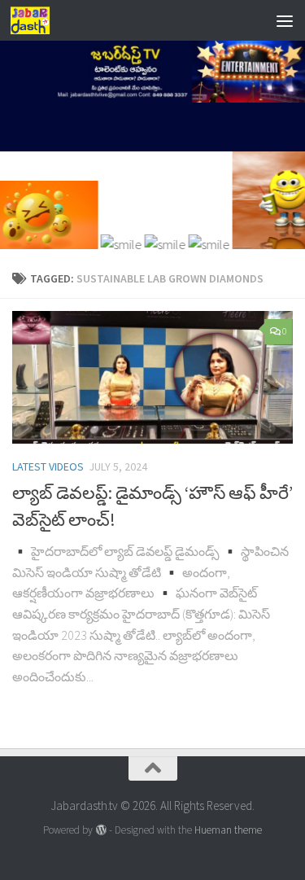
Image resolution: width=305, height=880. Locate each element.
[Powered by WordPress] (100, 830)
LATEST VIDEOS (48, 466)
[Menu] (284, 20)
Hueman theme (228, 830)
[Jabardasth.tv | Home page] (37, 20)
